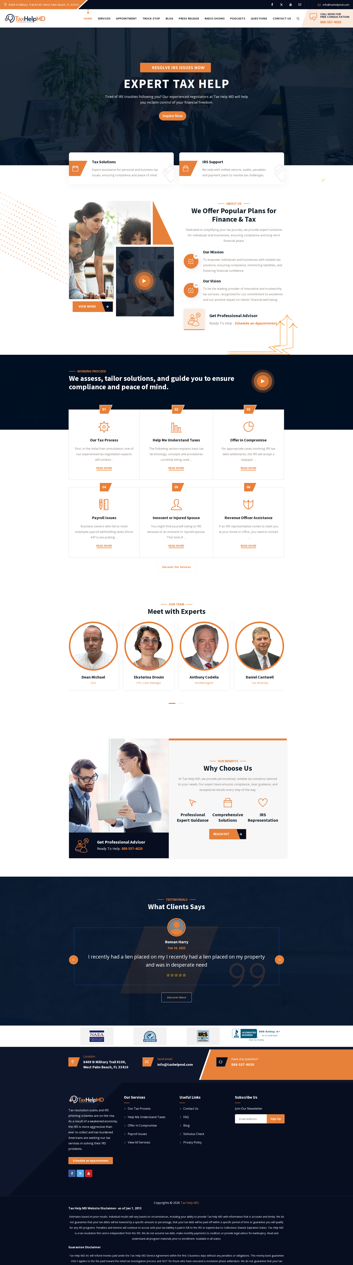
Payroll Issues (104, 517)
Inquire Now (173, 116)
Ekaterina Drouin (149, 677)
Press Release (189, 18)
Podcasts (237, 18)
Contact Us (282, 18)
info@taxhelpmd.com (336, 4)
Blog (169, 18)
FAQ (186, 1117)
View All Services (139, 1142)
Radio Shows (215, 18)
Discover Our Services (176, 567)
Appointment (126, 18)
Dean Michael (93, 677)
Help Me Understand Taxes (176, 440)
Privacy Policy (192, 1142)
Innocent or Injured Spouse (176, 517)
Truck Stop (151, 18)
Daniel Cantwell (260, 677)
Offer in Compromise (248, 440)
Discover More (176, 997)
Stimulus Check (193, 1134)
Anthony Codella (204, 677)
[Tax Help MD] (25, 19)
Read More (104, 468)
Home (88, 18)
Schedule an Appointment (256, 323)
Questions (259, 18)
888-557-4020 (330, 22)
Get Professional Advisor (233, 315)
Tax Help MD (190, 1203)
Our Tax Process (104, 440)
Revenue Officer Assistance (248, 517)
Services (104, 18)
